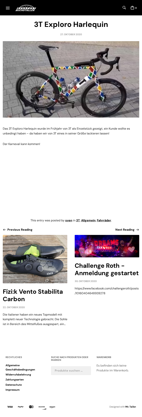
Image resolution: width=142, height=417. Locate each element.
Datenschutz (14, 384)
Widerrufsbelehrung (18, 374)
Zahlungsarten (15, 379)
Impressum (13, 389)
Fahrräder (104, 220)
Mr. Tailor (130, 406)
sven (68, 220)
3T (78, 220)
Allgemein (88, 220)
